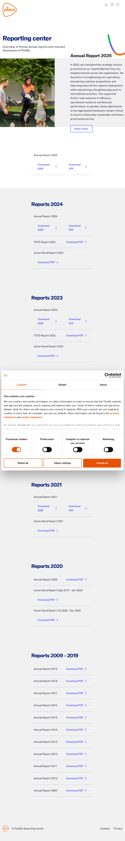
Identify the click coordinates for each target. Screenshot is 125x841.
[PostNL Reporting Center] (10, 10)
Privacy (118, 828)
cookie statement (31, 417)
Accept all (102, 463)
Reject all (23, 463)
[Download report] (106, 5)
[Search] (118, 5)
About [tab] (103, 384)
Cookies (105, 828)
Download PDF (75, 167)
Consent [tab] (22, 384)
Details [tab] (63, 384)
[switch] (47, 449)
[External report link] (112, 5)
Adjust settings (62, 463)
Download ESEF (43, 167)
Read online (81, 128)
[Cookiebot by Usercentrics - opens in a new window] (107, 375)
